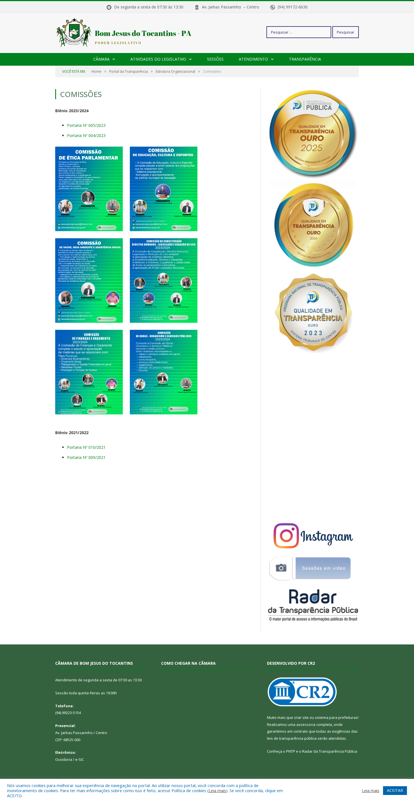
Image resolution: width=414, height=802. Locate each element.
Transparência (305, 59)
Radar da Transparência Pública (329, 751)
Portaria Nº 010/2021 (86, 447)
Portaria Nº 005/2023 (86, 125)
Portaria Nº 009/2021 (86, 457)
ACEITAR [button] (395, 790)
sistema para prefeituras (336, 717)
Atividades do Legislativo (158, 59)
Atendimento (253, 59)
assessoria (305, 724)
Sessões (215, 59)
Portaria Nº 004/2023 (86, 135)
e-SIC (79, 759)
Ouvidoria (63, 759)
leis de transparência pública (292, 738)
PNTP (290, 751)
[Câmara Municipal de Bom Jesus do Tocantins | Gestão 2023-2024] (124, 32)
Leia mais (217, 790)
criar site (301, 717)
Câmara (101, 59)
